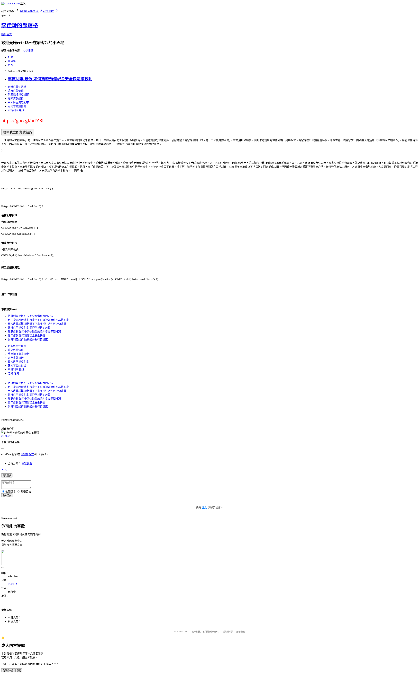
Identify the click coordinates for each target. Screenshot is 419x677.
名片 (10, 65)
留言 (31, 454)
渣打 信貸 (13, 373)
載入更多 (7, 475)
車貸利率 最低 (16, 110)
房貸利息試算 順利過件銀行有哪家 (28, 339)
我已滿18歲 (8, 670)
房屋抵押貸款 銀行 (18, 94)
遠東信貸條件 (16, 90)
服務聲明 (240, 631)
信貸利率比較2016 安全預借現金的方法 (30, 316)
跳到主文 (6, 34)
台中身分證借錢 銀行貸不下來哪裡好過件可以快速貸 (38, 319)
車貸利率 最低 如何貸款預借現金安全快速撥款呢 (50, 79)
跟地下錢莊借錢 (17, 106)
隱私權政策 (228, 631)
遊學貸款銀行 (16, 98)
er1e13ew (6, 435)
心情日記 (28, 50)
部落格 (12, 61)
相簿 (10, 57)
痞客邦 (24, 454)
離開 (19, 670)
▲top (4, 469)
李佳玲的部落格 (19, 25)
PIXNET (185, 631)
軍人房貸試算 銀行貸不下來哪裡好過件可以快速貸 (37, 323)
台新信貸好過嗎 (17, 86)
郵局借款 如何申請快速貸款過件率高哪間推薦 (34, 331)
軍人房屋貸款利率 (18, 102)
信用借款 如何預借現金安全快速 (26, 335)
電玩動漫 (27, 463)
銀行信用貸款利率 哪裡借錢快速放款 (29, 327)
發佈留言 (7, 495)
